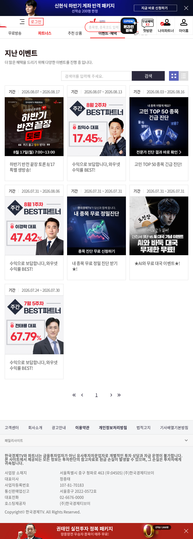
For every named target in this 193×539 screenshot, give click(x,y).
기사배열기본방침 (174, 427)
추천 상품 (75, 33)
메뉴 (22, 21)
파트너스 (44, 33)
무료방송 (14, 33)
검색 (148, 76)
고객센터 (12, 427)
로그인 (36, 21)
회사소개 (35, 427)
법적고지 (144, 427)
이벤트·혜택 (107, 33)
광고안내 (59, 427)
